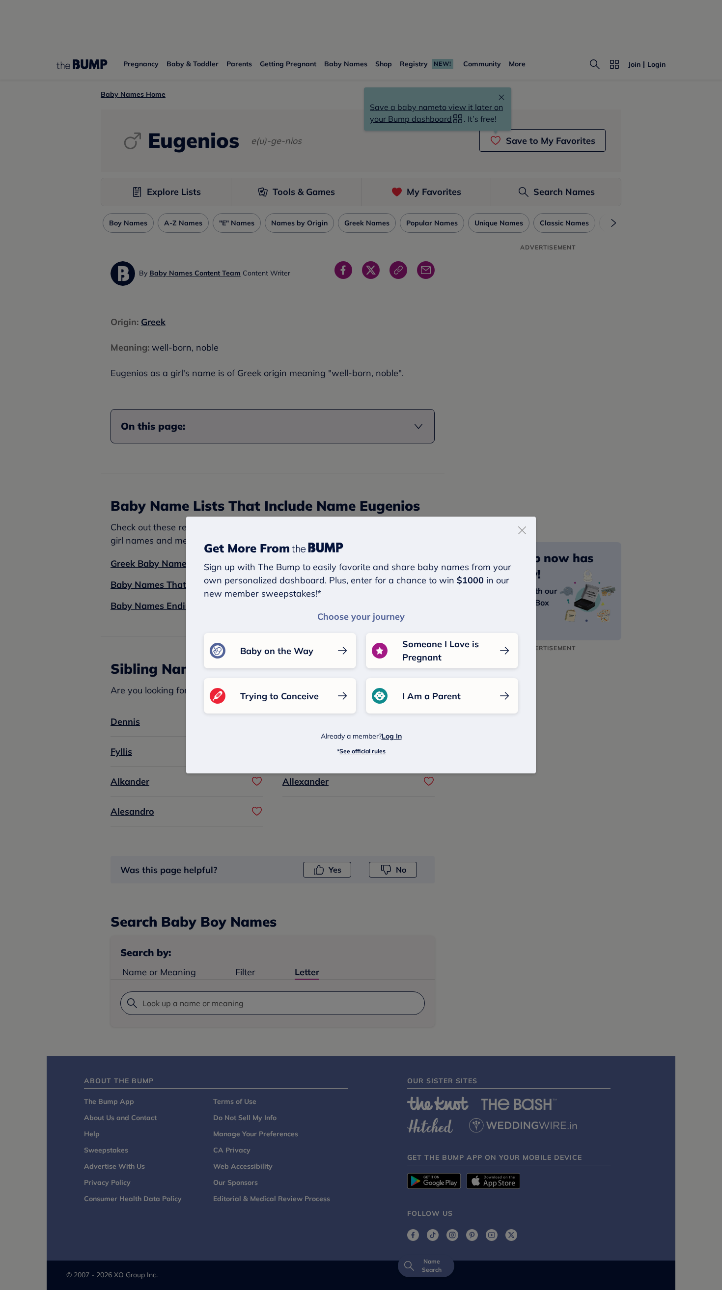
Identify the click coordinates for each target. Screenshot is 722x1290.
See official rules (362, 751)
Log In (392, 736)
